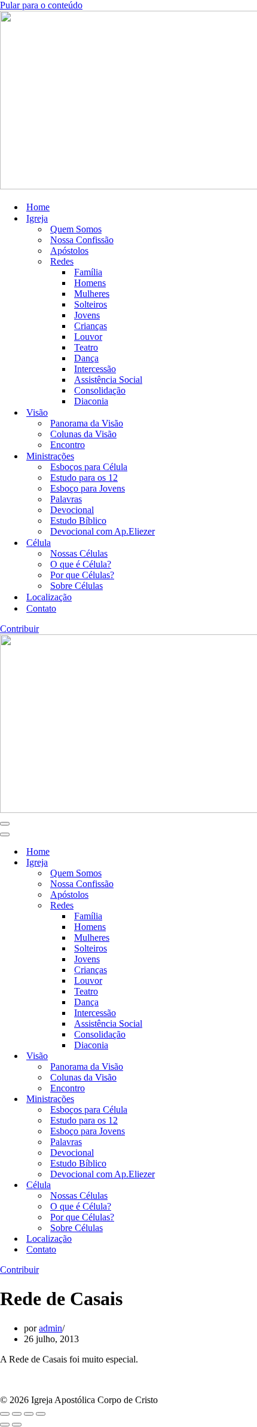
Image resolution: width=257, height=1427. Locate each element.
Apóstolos (69, 250)
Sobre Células (76, 586)
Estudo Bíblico (78, 520)
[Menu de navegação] (5, 823)
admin (50, 1328)
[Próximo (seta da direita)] (17, 1424)
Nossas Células (79, 553)
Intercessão (95, 369)
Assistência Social (108, 380)
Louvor (88, 337)
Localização (49, 597)
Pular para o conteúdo (41, 5)
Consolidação (100, 390)
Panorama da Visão (86, 423)
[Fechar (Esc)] (40, 1414)
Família (88, 272)
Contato (41, 608)
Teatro (86, 347)
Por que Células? (82, 575)
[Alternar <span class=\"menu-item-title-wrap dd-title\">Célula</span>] (209, 1185)
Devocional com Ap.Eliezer (102, 531)
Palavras (66, 499)
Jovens (87, 315)
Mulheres (91, 294)
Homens (90, 283)
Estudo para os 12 (84, 477)
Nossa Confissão (82, 240)
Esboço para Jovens (87, 488)
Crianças (90, 326)
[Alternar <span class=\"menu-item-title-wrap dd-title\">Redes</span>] (209, 906)
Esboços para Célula (88, 467)
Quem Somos (76, 229)
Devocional (72, 510)
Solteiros (90, 304)
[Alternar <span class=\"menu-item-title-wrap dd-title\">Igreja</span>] (209, 863)
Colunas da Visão (83, 434)
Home (38, 207)
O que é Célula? (80, 564)
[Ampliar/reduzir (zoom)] (5, 1414)
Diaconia (91, 401)
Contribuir (19, 629)
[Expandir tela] (17, 1414)
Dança (86, 358)
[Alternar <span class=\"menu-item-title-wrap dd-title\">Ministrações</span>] (209, 1099)
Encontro (67, 445)
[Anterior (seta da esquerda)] (5, 1424)
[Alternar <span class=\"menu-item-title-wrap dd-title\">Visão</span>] (209, 1056)
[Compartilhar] (28, 1414)
